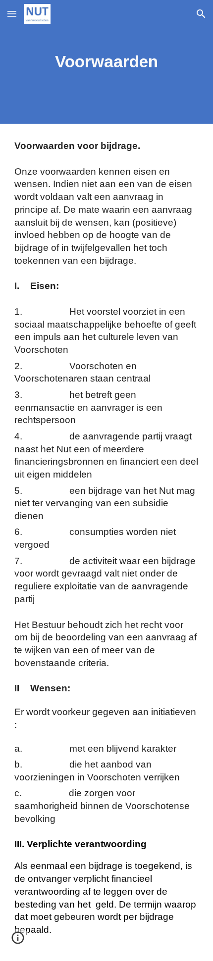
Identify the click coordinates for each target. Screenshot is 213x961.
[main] (106, 62)
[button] (12, 13)
